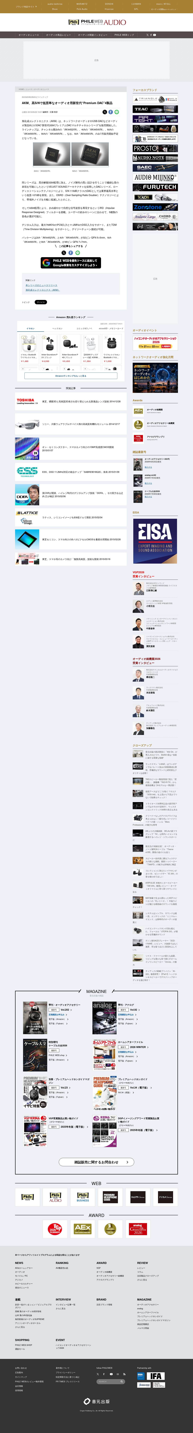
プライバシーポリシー (65, 1372)
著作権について (63, 1367)
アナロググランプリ (105, 1279)
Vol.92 (133, 1009)
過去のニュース (22, 1287)
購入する (148, 467)
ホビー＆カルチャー (24, 1283)
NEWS (19, 1263)
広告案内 (19, 1372)
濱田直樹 (150, 646)
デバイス (41, 302)
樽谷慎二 (150, 676)
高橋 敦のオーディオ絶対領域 (28, 1311)
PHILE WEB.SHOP (23, 1345)
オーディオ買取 (163, 9)
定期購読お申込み (56, 1014)
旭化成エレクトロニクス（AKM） (43, 289)
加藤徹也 (150, 728)
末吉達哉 (150, 692)
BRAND (101, 1299)
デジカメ (19, 1279)
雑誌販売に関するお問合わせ (96, 1162)
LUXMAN (136, 4)
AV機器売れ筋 (62, 1267)
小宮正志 (150, 605)
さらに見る (142, 1279)
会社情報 (19, 1386)
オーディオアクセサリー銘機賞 (110, 1275)
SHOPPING (22, 1340)
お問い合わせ (21, 1367)
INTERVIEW (63, 1299)
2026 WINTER (138, 1047)
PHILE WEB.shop (56, 1055)
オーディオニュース (41, 89)
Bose (55, 9)
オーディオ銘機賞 (104, 1271)
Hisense (109, 9)
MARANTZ (82, 4)
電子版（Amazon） (57, 1019)
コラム (140, 1271)
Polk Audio (82, 9)
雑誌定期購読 (143, 1324)
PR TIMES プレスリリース (68, 1381)
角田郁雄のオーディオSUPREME (29, 1319)
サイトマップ (21, 1376)
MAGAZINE (96, 991)
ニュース (29, 89)
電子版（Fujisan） (57, 1023)
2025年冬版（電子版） (73, 1126)
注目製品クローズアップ (148, 1275)
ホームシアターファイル (148, 1312)
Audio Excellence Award (154, 412)
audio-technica (55, 4)
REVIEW (142, 1263)
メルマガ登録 (143, 1328)
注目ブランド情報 (104, 1304)
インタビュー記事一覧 (65, 1304)
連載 (18, 1299)
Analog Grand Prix (152, 439)
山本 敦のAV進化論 (23, 1315)
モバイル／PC (21, 1275)
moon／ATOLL (163, 4)
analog (140, 1308)
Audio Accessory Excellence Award (157, 426)
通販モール (20, 1348)
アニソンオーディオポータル (28, 1323)
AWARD (101, 1263)
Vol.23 (64, 1087)
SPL (136, 9)
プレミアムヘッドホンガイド (150, 1316)
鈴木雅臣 (150, 710)
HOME (21, 89)
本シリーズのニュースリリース (41, 285)
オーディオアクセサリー (148, 1304)
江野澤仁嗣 (151, 590)
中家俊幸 (150, 628)
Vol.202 (65, 1009)
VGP (98, 1267)
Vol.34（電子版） (139, 1087)
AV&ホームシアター (24, 1267)
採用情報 (19, 1390)
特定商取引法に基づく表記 (67, 1376)
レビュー (141, 1267)
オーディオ (20, 1271)
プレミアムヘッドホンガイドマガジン (154, 1320)
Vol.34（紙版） (124, 1092)
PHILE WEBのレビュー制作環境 (29, 1381)
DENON (109, 4)
